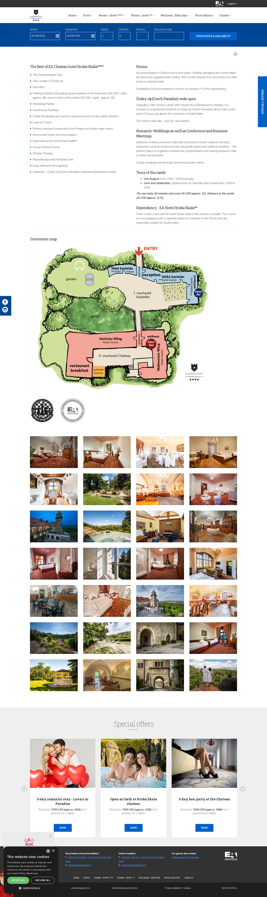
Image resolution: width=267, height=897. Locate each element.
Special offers (262, 101)
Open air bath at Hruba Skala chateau (133, 801)
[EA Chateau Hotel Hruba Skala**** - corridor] (107, 564)
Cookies (187, 888)
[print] (235, 53)
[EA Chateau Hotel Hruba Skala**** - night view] (54, 526)
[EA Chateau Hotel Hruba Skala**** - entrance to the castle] (160, 675)
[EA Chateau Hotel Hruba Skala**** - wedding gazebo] (54, 675)
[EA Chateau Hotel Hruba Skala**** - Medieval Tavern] (160, 489)
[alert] (31, 869)
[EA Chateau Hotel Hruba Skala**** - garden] (107, 489)
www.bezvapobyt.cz (80, 888)
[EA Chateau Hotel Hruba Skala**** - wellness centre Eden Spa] (107, 675)
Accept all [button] (18, 880)
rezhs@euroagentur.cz (79, 865)
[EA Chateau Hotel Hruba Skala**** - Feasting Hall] (213, 526)
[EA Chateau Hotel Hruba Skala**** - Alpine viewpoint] (54, 638)
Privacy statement (173, 888)
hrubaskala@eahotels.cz (133, 865)
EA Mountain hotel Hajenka (185, 857)
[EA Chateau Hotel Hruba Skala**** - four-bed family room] (54, 564)
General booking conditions (124, 888)
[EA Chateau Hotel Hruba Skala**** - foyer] (54, 601)
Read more (32, 873)
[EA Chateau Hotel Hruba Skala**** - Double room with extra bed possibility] (213, 489)
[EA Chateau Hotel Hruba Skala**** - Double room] (213, 564)
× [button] (53, 850)
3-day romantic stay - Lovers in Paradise (62, 801)
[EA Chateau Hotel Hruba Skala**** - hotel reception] (160, 526)
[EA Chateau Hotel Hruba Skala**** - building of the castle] (160, 601)
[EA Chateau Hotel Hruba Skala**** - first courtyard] (160, 638)
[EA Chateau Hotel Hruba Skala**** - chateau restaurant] (213, 601)
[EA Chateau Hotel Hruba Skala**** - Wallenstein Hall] (160, 452)
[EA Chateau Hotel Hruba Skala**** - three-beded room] (107, 452)
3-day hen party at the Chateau (204, 799)
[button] (30, 888)
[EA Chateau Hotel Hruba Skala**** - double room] (54, 452)
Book (63, 827)
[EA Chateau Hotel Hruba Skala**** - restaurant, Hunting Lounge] (54, 489)
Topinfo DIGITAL (229, 888)
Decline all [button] (42, 880)
